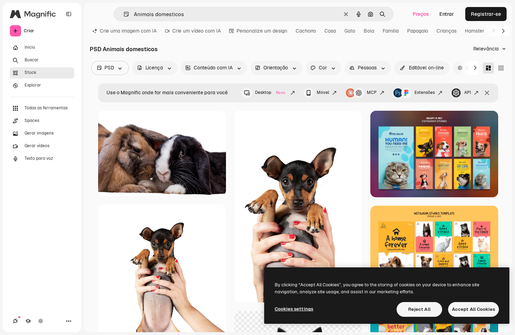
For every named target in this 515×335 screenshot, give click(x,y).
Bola (369, 31)
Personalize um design (261, 31)
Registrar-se (486, 14)
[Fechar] (487, 93)
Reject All (419, 309)
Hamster (474, 31)
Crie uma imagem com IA (128, 31)
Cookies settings (294, 309)
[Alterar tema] (40, 321)
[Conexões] (15, 321)
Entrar (446, 14)
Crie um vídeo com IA (196, 31)
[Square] (501, 68)
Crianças (446, 31)
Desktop (270, 92)
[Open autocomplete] (123, 14)
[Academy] (28, 321)
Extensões (424, 92)
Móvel (323, 92)
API (467, 92)
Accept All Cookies (473, 309)
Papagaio (417, 31)
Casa (330, 31)
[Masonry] (488, 68)
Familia (391, 31)
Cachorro (306, 31)
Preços (421, 14)
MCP (372, 92)
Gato (349, 31)
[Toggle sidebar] (68, 14)
